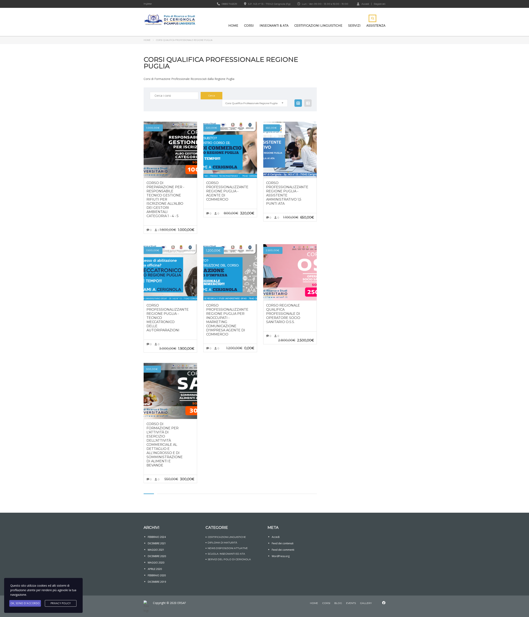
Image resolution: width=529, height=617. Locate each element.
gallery (366, 603)
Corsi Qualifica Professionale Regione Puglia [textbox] (251, 103)
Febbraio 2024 (157, 537)
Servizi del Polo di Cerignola (229, 559)
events (351, 603)
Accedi (365, 3)
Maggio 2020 (156, 562)
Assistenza (375, 25)
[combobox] (255, 103)
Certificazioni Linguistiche (318, 25)
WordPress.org (281, 556)
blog (338, 603)
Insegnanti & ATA (274, 25)
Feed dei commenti (283, 550)
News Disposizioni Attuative (228, 548)
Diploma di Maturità (222, 542)
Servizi (354, 25)
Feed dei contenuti (282, 543)
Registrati (379, 4)
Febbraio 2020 (157, 575)
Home (233, 25)
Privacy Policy (61, 603)
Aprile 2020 (155, 569)
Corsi (249, 25)
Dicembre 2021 (157, 543)
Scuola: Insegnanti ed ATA (226, 553)
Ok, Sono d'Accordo (25, 603)
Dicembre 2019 (157, 582)
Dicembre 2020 (157, 556)
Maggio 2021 (156, 550)
